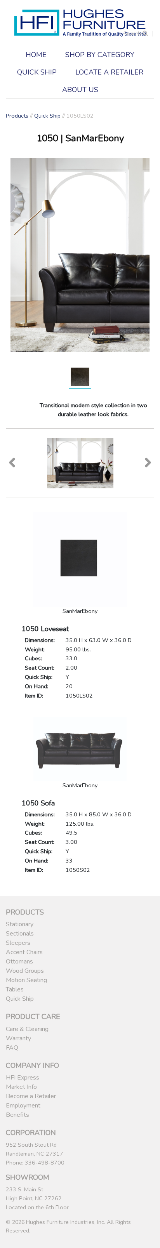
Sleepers (18, 943)
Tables (15, 989)
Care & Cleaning (27, 1029)
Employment (23, 1105)
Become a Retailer (31, 1096)
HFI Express (22, 1077)
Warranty (18, 1038)
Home (36, 54)
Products (17, 116)
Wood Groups (25, 971)
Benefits (17, 1115)
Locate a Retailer (109, 72)
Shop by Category (99, 54)
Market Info (21, 1087)
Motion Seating (26, 980)
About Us (80, 89)
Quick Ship (37, 72)
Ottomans (19, 961)
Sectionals (20, 933)
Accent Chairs (24, 952)
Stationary (19, 924)
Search (133, 33)
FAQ (12, 1047)
